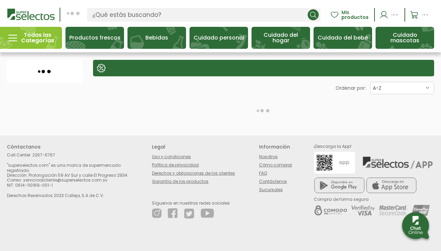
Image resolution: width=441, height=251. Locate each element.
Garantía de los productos (180, 181)
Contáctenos (273, 181)
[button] (390, 15)
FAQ (263, 173)
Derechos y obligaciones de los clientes (193, 173)
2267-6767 (43, 155)
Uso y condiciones (171, 157)
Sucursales (271, 190)
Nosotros (268, 157)
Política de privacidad (175, 165)
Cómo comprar (275, 165)
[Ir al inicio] (31, 14)
